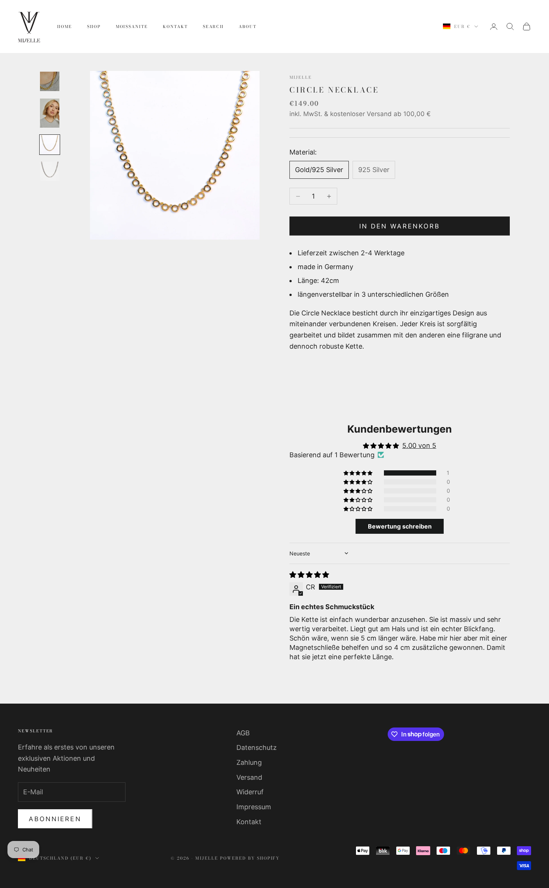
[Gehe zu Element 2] (49, 113)
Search (213, 26)
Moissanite (132, 26)
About (248, 26)
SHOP (94, 26)
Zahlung (249, 762)
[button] (358, 473)
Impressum (253, 807)
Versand (249, 777)
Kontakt (175, 26)
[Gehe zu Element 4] (49, 171)
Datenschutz (256, 747)
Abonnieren (55, 819)
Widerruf (250, 792)
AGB (243, 733)
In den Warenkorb (399, 226)
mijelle (300, 77)
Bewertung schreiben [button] (400, 526)
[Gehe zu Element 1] (49, 81)
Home (64, 26)
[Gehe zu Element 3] (49, 144)
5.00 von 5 (419, 445)
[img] (309, 575)
